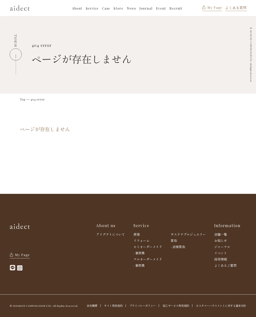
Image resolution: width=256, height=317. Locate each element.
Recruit (175, 8)
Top (23, 99)
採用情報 (220, 259)
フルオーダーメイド (147, 259)
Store (118, 8)
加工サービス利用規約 (176, 305)
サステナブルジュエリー (188, 234)
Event (161, 8)
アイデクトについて (110, 234)
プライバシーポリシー (142, 305)
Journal (145, 8)
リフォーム (141, 240)
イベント (220, 253)
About (77, 8)
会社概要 (92, 305)
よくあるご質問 (225, 265)
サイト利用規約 (113, 305)
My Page (214, 8)
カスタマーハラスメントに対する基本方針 (221, 305)
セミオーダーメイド (147, 246)
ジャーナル (222, 246)
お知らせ (220, 240)
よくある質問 (236, 8)
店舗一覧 (220, 234)
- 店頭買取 (178, 246)
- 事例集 (139, 253)
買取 (174, 240)
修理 (136, 234)
